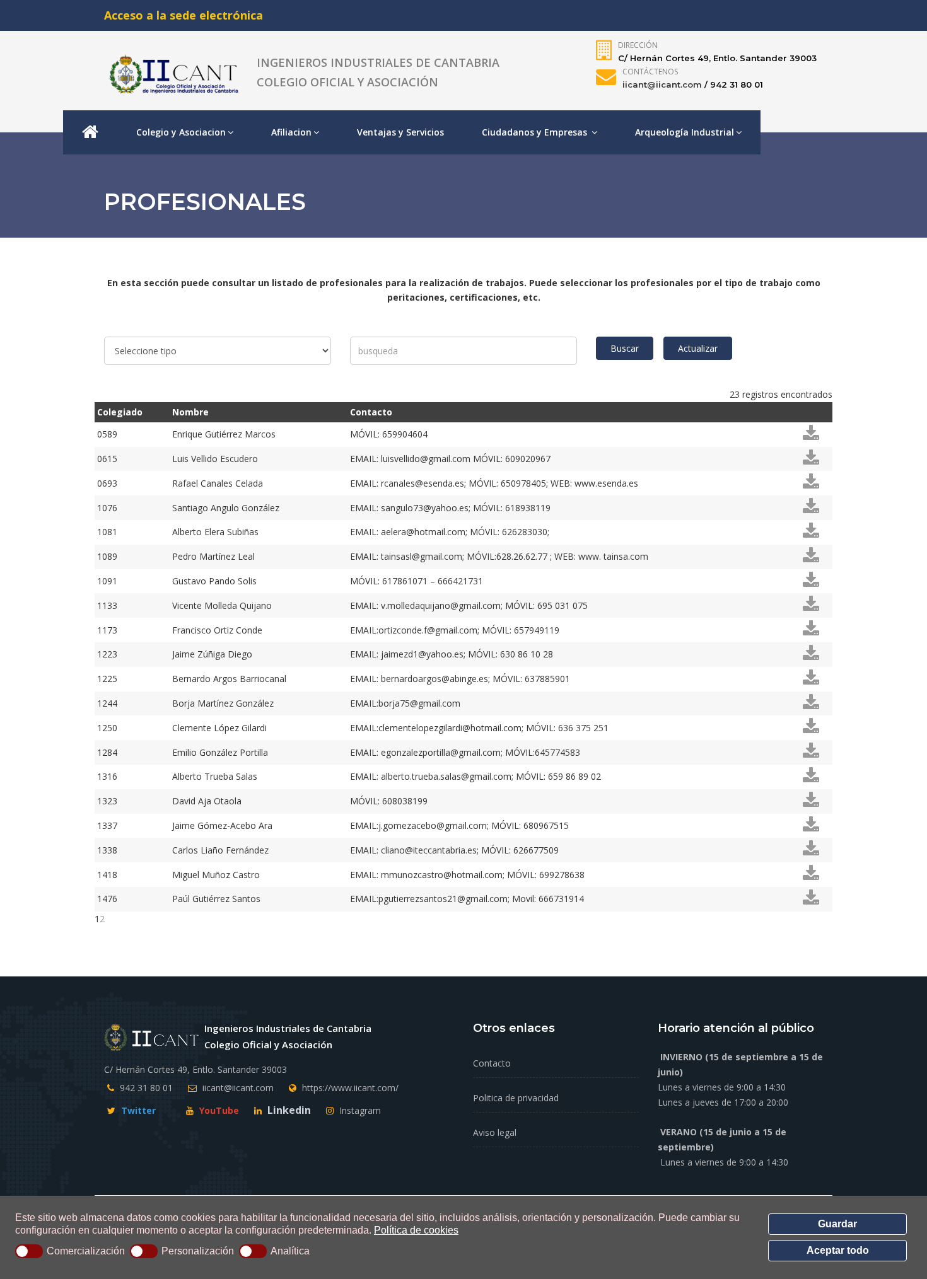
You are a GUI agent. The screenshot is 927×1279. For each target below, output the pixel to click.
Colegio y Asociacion (181, 132)
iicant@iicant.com (662, 84)
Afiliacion (291, 132)
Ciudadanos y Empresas (536, 132)
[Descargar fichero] (811, 437)
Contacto (371, 412)
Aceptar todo (838, 1250)
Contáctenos (650, 71)
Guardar (837, 1223)
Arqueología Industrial (684, 132)
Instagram (359, 1110)
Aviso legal (494, 1132)
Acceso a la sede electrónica (183, 15)
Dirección (638, 45)
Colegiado (120, 412)
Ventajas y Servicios (400, 132)
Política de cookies (416, 1230)
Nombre (190, 412)
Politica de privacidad (516, 1098)
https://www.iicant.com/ (350, 1088)
